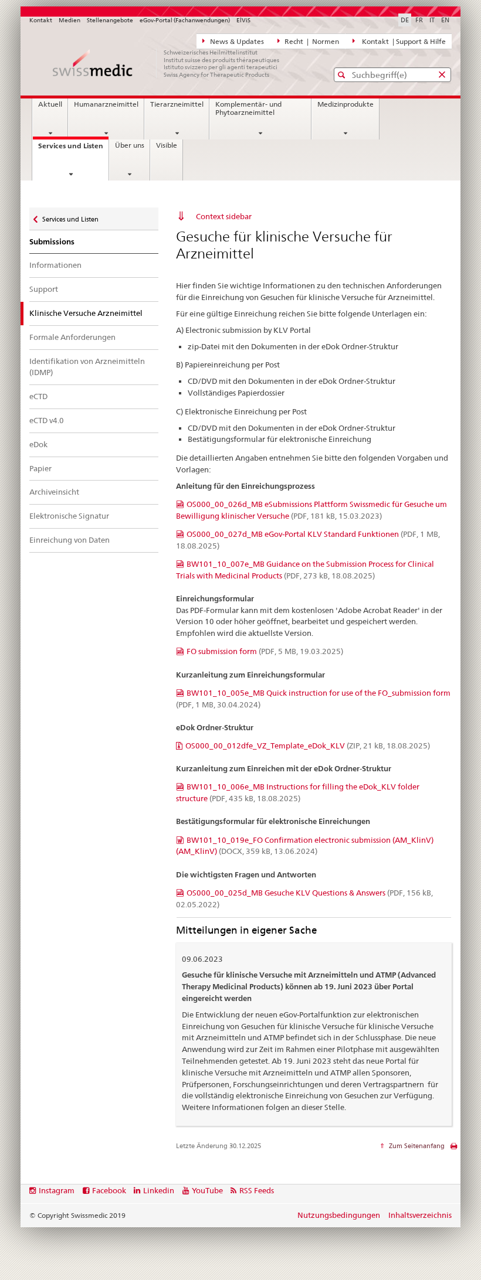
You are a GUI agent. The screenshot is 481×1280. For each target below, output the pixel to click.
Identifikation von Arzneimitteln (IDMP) (87, 366)
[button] (343, 74)
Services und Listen (73, 149)
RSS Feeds (256, 1190)
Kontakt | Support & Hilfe (402, 42)
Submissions (51, 242)
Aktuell (50, 104)
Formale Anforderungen (72, 337)
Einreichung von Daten (69, 539)
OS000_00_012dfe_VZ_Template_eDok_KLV (307, 745)
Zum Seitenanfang (416, 1146)
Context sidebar (224, 216)
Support (43, 289)
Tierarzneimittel (177, 104)
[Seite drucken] (453, 1149)
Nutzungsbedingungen (338, 1215)
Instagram (56, 1190)
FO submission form (265, 651)
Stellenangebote (110, 20)
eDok (38, 444)
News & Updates (236, 42)
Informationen (55, 265)
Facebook (109, 1190)
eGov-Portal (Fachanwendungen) (185, 20)
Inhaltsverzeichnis (420, 1215)
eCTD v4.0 (46, 420)
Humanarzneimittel (106, 104)
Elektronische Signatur (69, 515)
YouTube (207, 1190)
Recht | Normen (311, 42)
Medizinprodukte (345, 104)
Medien (69, 20)
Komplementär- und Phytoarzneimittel (248, 108)
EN (445, 20)
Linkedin (158, 1190)
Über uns (129, 145)
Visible (166, 145)
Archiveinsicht (54, 491)
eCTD (38, 396)
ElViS (243, 20)
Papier (40, 468)
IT (432, 20)
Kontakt (40, 20)
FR (419, 20)
